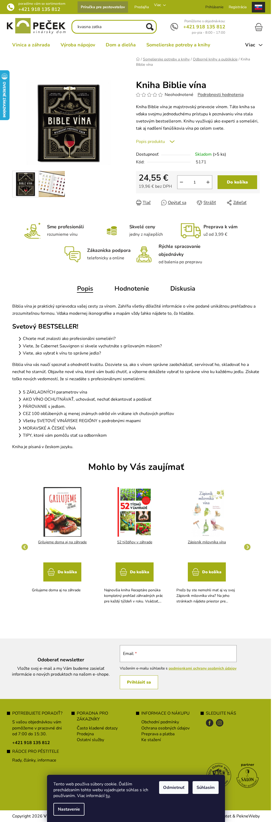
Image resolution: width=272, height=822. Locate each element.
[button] (60, 575)
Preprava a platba (156, 734)
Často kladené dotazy (95, 728)
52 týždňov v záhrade (132, 542)
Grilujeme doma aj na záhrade (60, 542)
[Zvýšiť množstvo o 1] (206, 182)
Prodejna (83, 734)
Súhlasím (204, 787)
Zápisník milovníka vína (205, 542)
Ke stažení (149, 740)
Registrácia (236, 7)
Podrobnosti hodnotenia (219, 95)
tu (106, 796)
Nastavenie (67, 809)
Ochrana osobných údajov (163, 728)
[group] (60, 547)
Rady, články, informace (32, 760)
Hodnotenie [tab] (129, 288)
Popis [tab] (83, 288)
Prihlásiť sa (136, 682)
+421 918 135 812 (37, 9)
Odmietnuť (171, 787)
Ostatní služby (88, 740)
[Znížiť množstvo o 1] (180, 182)
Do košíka (235, 182)
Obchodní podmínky (158, 722)
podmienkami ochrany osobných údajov (199, 668)
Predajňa (140, 7)
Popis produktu (148, 142)
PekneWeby (246, 816)
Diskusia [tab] (180, 288)
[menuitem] (29, 45)
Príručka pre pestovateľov (101, 7)
